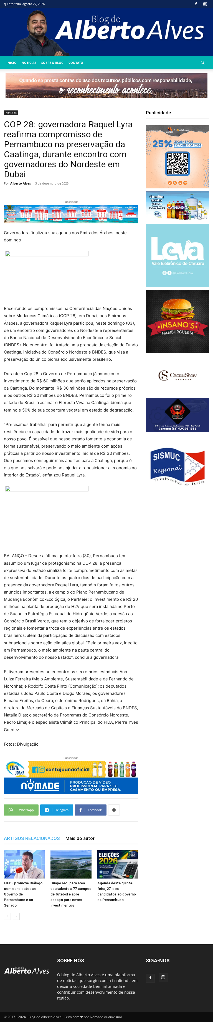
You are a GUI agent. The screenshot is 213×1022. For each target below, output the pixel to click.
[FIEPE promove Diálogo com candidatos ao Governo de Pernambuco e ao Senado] (24, 864)
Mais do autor (80, 838)
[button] (202, 62)
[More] (114, 810)
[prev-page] (7, 916)
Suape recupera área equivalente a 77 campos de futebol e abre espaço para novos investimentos (70, 894)
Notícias (29, 62)
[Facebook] (196, 4)
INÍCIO (11, 62)
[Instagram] (205, 4)
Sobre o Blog (52, 62)
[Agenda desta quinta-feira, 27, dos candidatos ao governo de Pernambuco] (117, 864)
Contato (76, 62)
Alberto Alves (20, 183)
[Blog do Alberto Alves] (106, 32)
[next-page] (16, 916)
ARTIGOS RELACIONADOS (32, 838)
